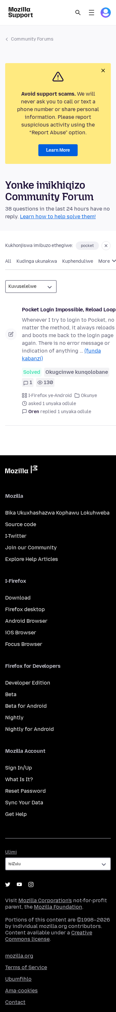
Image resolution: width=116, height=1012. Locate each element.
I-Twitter (15, 536)
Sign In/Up (18, 768)
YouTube (19, 884)
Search (78, 12)
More (104, 261)
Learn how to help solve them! (58, 216)
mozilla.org (19, 956)
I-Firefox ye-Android (50, 395)
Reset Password (25, 791)
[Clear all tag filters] (106, 245)
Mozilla (21, 471)
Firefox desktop (25, 609)
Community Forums (32, 39)
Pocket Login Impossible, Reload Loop (69, 310)
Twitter (7, 884)
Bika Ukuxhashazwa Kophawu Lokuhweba (57, 513)
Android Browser (26, 621)
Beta (10, 694)
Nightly (14, 717)
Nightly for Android (29, 729)
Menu (91, 12)
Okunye (89, 395)
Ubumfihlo (18, 979)
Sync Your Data (24, 802)
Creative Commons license (48, 936)
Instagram (31, 884)
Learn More (58, 150)
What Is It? (19, 779)
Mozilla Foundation (58, 907)
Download (18, 598)
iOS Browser (20, 632)
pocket (87, 245)
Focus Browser (23, 644)
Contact (15, 1002)
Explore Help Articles (31, 559)
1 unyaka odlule (74, 411)
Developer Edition (27, 683)
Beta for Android (26, 706)
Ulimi (11, 852)
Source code (20, 524)
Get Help (16, 814)
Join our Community (31, 547)
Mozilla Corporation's (45, 900)
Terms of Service (26, 967)
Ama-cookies (21, 991)
